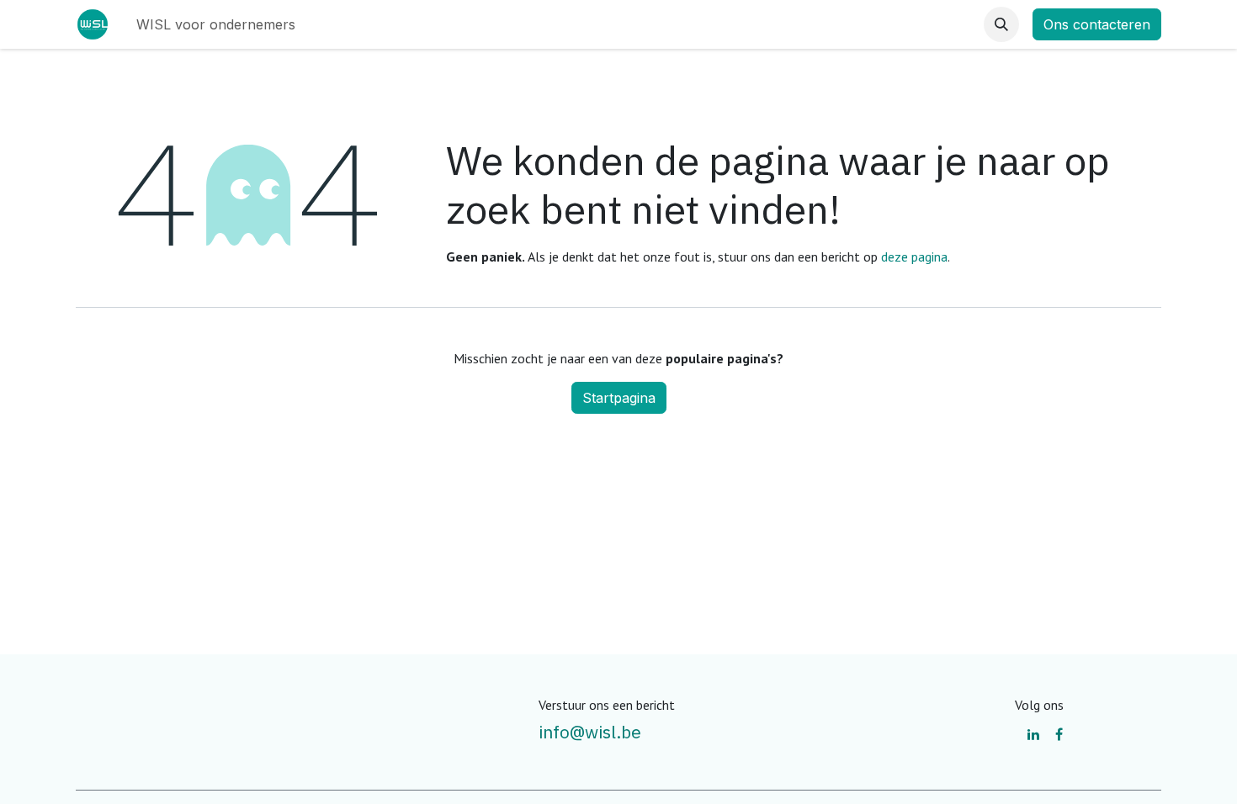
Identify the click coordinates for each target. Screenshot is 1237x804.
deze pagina (914, 256)
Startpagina (619, 397)
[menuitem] (216, 24)
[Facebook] (1059, 734)
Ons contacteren (1096, 24)
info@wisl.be (590, 731)
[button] (1001, 24)
